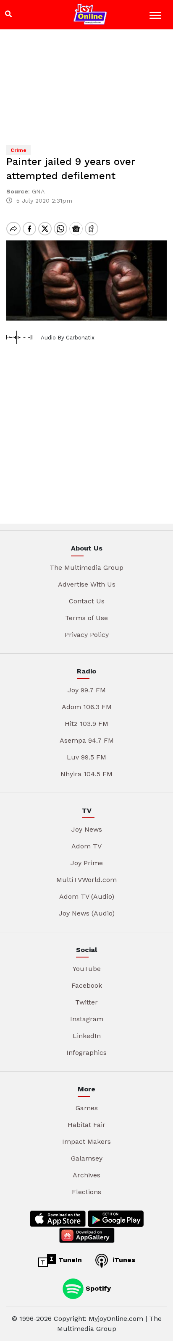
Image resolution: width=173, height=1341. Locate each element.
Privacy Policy (87, 635)
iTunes (122, 1260)
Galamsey (86, 1158)
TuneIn (69, 1260)
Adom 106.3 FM (87, 707)
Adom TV (86, 846)
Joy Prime (87, 863)
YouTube (87, 969)
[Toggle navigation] (156, 16)
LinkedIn (87, 1036)
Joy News (86, 829)
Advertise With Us (86, 584)
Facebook (86, 985)
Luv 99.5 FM (86, 757)
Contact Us (87, 601)
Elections (86, 1192)
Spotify (97, 1288)
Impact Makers (86, 1141)
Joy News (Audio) (87, 913)
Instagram (86, 1019)
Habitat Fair (86, 1125)
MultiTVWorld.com (86, 880)
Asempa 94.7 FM (87, 740)
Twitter (86, 1002)
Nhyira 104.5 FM (86, 774)
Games (87, 1108)
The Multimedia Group (86, 567)
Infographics (86, 1053)
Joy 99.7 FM (87, 690)
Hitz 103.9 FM (86, 724)
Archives (86, 1175)
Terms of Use (86, 618)
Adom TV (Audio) (86, 896)
